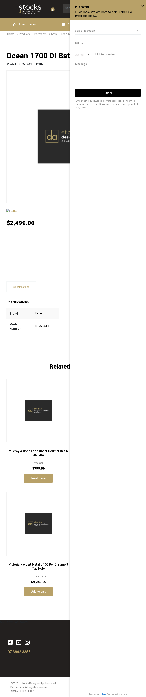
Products (24, 33)
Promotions (27, 24)
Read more (38, 478)
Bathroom (40, 33)
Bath (54, 33)
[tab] (21, 286)
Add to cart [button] (38, 591)
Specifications (21, 286)
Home (10, 33)
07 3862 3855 (19, 652)
